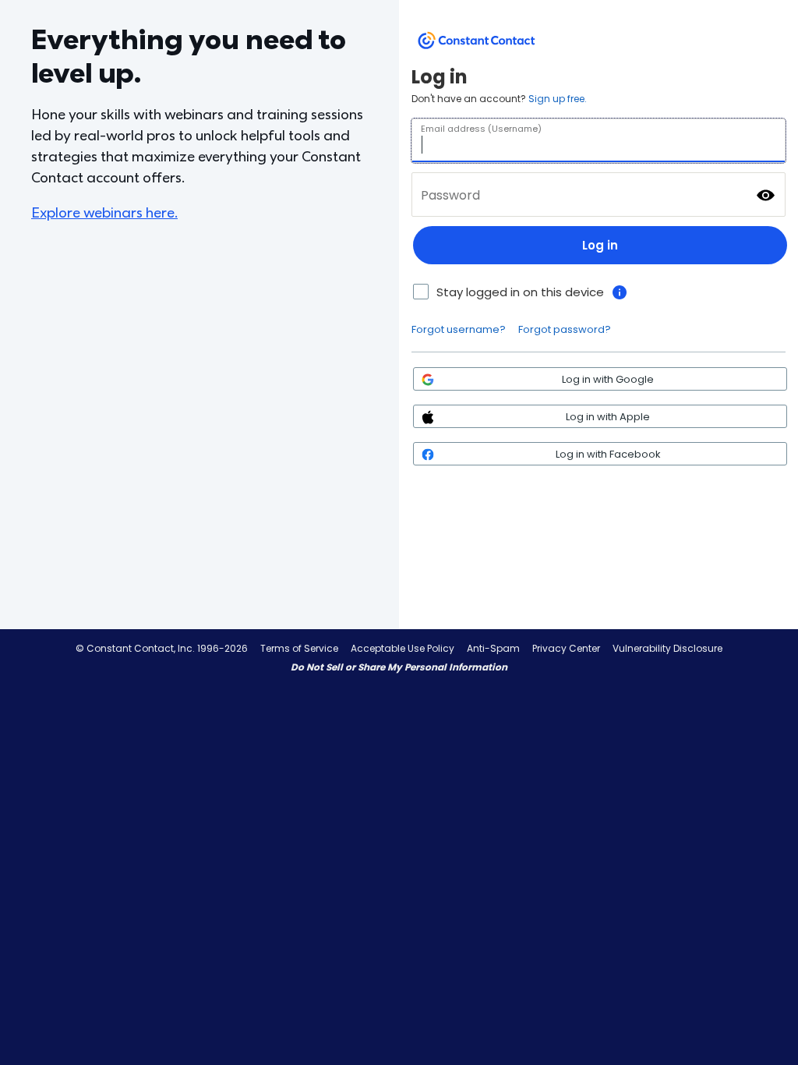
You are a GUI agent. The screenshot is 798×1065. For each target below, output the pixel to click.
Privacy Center (566, 648)
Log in (600, 245)
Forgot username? (458, 329)
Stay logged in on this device (520, 292)
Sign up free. (557, 98)
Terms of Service (299, 648)
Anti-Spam (493, 648)
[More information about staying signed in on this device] (620, 292)
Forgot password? (564, 329)
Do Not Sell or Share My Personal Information (399, 667)
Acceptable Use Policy (402, 648)
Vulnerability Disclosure (667, 648)
